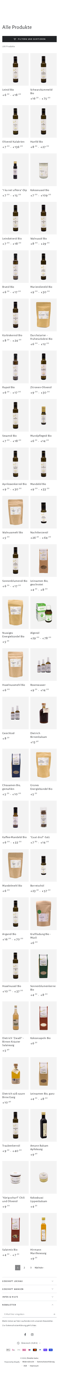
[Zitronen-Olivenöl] (43, 367)
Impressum (34, 1366)
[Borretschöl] (43, 865)
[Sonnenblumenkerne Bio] (43, 965)
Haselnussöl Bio (11, 986)
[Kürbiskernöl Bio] (15, 315)
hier (34, 1325)
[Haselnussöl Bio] (15, 965)
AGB (25, 1366)
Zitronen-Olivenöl (41, 387)
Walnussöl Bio (38, 238)
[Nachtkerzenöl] (43, 512)
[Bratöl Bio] (15, 266)
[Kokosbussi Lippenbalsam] (43, 1177)
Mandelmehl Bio (12, 885)
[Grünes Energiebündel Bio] (43, 765)
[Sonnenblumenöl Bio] (15, 560)
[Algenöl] (43, 612)
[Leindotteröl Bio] (15, 218)
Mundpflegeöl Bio (41, 435)
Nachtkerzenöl (39, 532)
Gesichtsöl (8, 733)
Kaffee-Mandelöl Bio (14, 837)
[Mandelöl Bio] (43, 463)
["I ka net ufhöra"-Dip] (15, 169)
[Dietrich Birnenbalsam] (43, 713)
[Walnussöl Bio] (43, 218)
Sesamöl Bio (9, 435)
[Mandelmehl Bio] (15, 865)
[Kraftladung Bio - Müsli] (43, 913)
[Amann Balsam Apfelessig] (43, 1125)
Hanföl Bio (36, 141)
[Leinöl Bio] (15, 69)
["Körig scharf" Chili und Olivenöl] (15, 1177)
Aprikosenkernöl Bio (14, 484)
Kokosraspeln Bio (40, 1038)
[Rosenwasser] (43, 664)
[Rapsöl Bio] (15, 367)
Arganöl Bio (9, 934)
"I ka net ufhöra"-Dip (14, 190)
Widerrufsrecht (28, 1362)
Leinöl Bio (8, 89)
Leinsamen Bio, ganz (42, 1093)
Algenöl (34, 633)
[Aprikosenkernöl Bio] (15, 463)
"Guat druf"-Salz (40, 837)
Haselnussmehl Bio (13, 685)
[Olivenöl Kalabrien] (15, 121)
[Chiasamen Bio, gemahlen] (15, 765)
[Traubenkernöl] (15, 1125)
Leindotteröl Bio (12, 238)
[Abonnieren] (55, 1314)
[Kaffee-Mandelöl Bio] (15, 817)
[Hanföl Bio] (43, 121)
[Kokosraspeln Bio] (43, 1017)
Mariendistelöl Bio (41, 286)
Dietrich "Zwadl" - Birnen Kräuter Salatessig (13, 1042)
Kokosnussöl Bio (39, 190)
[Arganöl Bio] (15, 913)
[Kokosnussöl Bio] (43, 169)
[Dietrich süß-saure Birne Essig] (15, 1073)
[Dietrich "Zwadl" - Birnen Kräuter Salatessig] (15, 1017)
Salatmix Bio (9, 1249)
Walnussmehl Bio (12, 532)
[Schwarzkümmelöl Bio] (43, 69)
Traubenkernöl (11, 1145)
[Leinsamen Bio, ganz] (43, 1073)
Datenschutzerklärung (46, 1362)
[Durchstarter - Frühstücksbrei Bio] (43, 315)
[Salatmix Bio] (15, 1229)
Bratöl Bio (8, 286)
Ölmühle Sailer (32, 1358)
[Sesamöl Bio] (15, 415)
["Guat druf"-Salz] (43, 817)
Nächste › (39, 1267)
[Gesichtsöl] (15, 713)
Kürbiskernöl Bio (12, 335)
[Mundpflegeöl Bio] (43, 415)
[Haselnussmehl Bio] (15, 664)
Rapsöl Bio (8, 387)
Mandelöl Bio (38, 484)
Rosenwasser (38, 685)
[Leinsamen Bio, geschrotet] (43, 560)
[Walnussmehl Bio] (15, 512)
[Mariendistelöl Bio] (43, 266)
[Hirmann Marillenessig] (43, 1229)
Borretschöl (37, 885)
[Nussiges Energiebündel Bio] (15, 612)
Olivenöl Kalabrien (13, 141)
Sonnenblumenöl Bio (14, 581)
